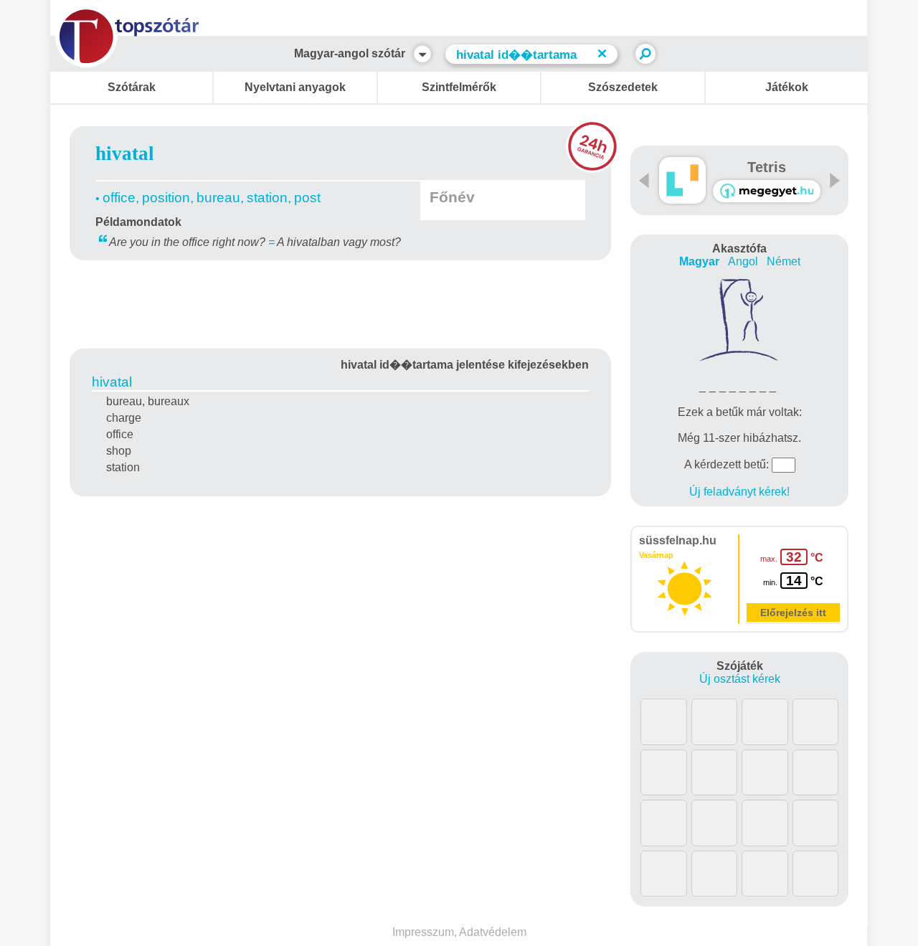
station (267, 197)
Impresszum (423, 932)
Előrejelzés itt (793, 612)
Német (783, 261)
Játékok (786, 87)
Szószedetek (623, 87)
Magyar (699, 261)
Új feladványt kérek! (739, 492)
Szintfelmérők (459, 87)
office (119, 197)
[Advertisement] (341, 302)
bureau (218, 197)
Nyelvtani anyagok (295, 87)
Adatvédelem (492, 932)
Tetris (766, 167)
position (166, 197)
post (307, 197)
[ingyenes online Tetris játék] (682, 180)
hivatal (112, 381)
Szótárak (132, 87)
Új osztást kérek (739, 679)
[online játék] (766, 191)
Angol (743, 261)
